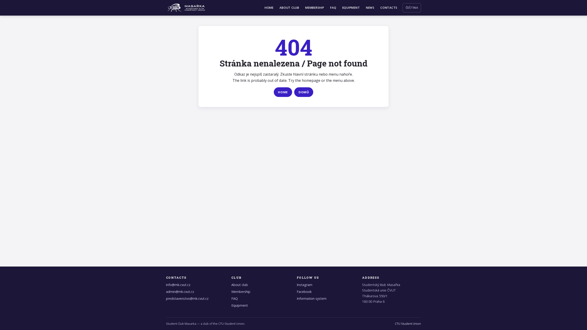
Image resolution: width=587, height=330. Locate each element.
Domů (304, 92)
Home (269, 8)
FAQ (333, 8)
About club (289, 8)
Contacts (388, 8)
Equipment (351, 8)
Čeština (412, 8)
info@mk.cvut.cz (178, 285)
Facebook (304, 291)
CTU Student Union (408, 324)
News (370, 8)
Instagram (304, 285)
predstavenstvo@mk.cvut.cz (187, 298)
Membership (314, 8)
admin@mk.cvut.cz (180, 291)
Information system (312, 298)
